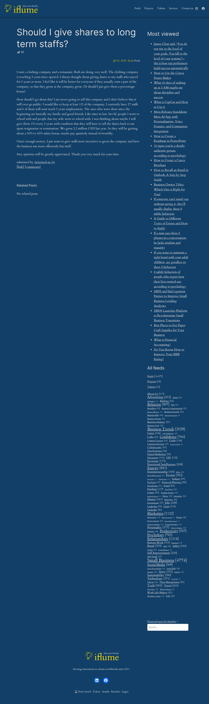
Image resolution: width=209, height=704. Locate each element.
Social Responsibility (156, 569)
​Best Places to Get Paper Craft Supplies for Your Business (169, 330)
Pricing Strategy (178, 528)
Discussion (156, 457)
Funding (155, 489)
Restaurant (176, 543)
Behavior (158, 404)
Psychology (159, 535)
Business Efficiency (155, 412)
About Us (155, 394)
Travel (171, 585)
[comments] (33, 167)
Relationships (163, 539)
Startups (152, 572)
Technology (158, 578)
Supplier (179, 572)
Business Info (155, 415)
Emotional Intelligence (165, 464)
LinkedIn (154, 510)
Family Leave (164, 479)
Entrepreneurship (161, 471)
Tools (154, 585)
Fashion (178, 479)
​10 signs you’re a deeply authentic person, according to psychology (170, 151)
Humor (155, 499)
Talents (151, 387)
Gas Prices (171, 489)
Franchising (154, 486)
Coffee (152, 437)
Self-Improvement (162, 553)
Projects (151, 381)
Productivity (173, 531)
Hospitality (180, 496)
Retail (154, 546)
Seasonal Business (165, 550)
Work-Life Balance (159, 592)
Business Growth (174, 412)
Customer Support (176, 444)
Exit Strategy (152, 479)
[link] (196, 8)
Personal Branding (173, 524)
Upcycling (152, 589)
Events (174, 475)
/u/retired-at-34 (44, 162)
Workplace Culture (155, 596)
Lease (169, 506)
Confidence (172, 437)
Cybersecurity (157, 447)
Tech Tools (175, 579)
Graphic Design (169, 493)
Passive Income (155, 521)
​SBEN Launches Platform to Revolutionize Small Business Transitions (170, 316)
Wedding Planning (167, 589)
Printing (152, 531)
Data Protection (157, 451)
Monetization (153, 517)
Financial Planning (174, 482)
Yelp (170, 596)
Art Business (152, 401)
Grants (153, 492)
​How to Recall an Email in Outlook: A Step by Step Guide (171, 175)
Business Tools (155, 426)
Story (166, 571)
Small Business (167, 560)
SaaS (167, 546)
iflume (25, 10)
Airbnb (177, 398)
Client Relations (169, 433)
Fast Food (153, 482)
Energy (157, 468)
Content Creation (157, 441)
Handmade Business (154, 496)
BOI (174, 405)
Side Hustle (154, 556)
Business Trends (166, 429)
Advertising (159, 397)
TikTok (152, 582)
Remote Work (158, 542)
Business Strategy (158, 422)
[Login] (203, 8)
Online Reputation (168, 517)
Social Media (160, 565)
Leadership (154, 506)
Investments (155, 503)
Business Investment (172, 415)
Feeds (137, 60)
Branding (153, 408)
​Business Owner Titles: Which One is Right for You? (169, 189)
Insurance (170, 499)
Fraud (169, 485)
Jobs (171, 502)
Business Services (156, 419)
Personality (158, 527)
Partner (181, 518)
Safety (179, 546)
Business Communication (174, 408)
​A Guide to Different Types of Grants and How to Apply (171, 223)
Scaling (152, 550)
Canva (154, 433)
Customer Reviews (158, 444)
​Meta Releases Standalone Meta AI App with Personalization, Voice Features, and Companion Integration (170, 121)
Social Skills (173, 569)
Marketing (160, 513)
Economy (156, 461)
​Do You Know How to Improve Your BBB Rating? (169, 354)
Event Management (155, 476)
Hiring (167, 496)
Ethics (180, 472)
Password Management (172, 521)
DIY (171, 457)
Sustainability (159, 575)
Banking (167, 401)
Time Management (172, 582)
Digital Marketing (159, 454)
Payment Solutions (155, 524)
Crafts (175, 440)
